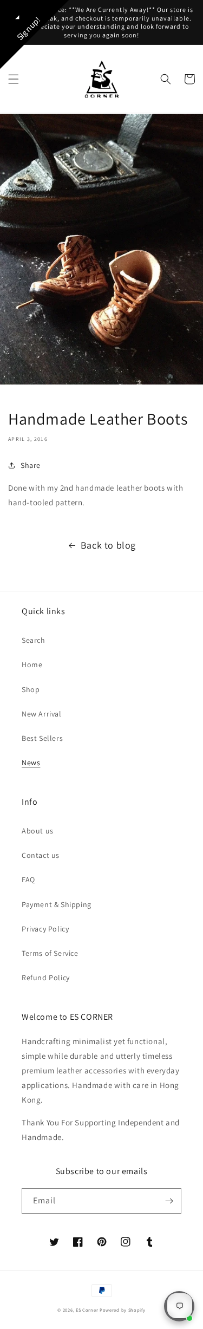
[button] (13, 79)
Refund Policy (46, 977)
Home (32, 664)
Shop (31, 689)
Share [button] (31, 465)
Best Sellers (42, 738)
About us (38, 831)
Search (33, 640)
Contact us (41, 855)
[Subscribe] (169, 1201)
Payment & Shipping (56, 904)
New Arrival (42, 714)
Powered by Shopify (123, 1310)
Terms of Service (50, 953)
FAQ (28, 879)
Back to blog (108, 545)
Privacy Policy (45, 929)
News (31, 762)
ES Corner (87, 1310)
